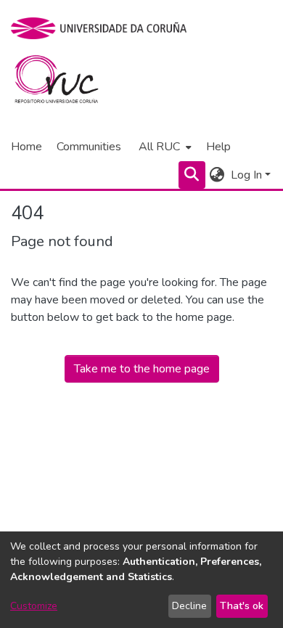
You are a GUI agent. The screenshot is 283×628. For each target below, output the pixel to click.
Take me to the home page (142, 369)
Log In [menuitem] (246, 175)
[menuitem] (164, 146)
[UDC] (103, 28)
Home (26, 147)
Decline (189, 606)
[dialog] (141, 579)
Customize (33, 606)
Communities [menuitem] (89, 147)
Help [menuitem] (218, 147)
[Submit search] (192, 175)
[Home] (65, 83)
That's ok (241, 606)
